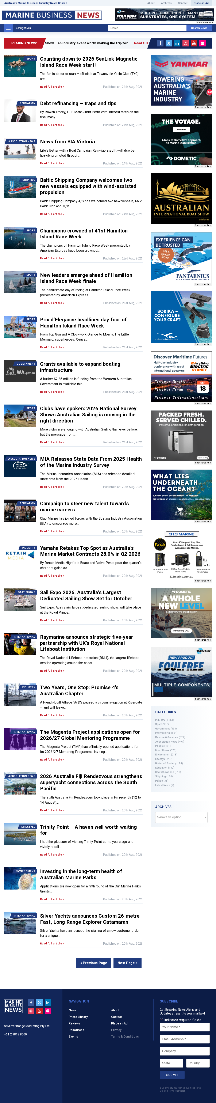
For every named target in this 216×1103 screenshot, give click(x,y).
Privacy (116, 1030)
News (73, 1010)
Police (159, 780)
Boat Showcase (164, 772)
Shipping (160, 776)
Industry (160, 720)
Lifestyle (160, 759)
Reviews (74, 1023)
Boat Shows (162, 750)
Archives (166, 3)
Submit (172, 1075)
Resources (76, 1030)
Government (162, 728)
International (162, 732)
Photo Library (78, 1017)
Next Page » (127, 963)
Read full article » (52, 86)
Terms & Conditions (125, 1036)
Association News (166, 741)
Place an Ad (201, 3)
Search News (199, 28)
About (151, 3)
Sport (158, 724)
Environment (162, 754)
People (159, 745)
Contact (183, 3)
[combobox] (181, 817)
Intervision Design (176, 1091)
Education (161, 767)
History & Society (165, 763)
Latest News (162, 785)
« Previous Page (93, 963)
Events (73, 1036)
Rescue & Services (166, 737)
